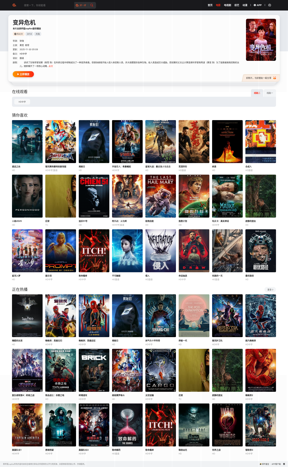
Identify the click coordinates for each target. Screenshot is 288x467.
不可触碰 (116, 275)
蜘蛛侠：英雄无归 (53, 340)
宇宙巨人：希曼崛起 (121, 166)
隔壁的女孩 (17, 340)
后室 (47, 221)
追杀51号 (83, 221)
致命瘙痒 (83, 275)
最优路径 (249, 275)
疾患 (214, 166)
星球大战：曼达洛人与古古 (158, 166)
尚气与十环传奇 (152, 340)
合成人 (248, 166)
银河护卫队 (217, 340)
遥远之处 (16, 166)
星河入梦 (16, 275)
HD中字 (22, 101)
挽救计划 (183, 221)
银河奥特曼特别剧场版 (55, 166)
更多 (269, 289)
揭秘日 (82, 166)
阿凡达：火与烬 (119, 221)
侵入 (147, 275)
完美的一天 (217, 275)
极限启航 (149, 221)
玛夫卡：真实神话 (220, 221)
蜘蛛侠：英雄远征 (87, 340)
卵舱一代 (183, 340)
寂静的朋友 (250, 221)
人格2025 (17, 221)
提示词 (48, 275)
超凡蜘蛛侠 (250, 340)
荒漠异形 (183, 166)
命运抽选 (183, 275)
